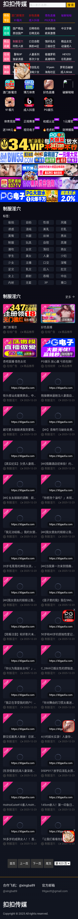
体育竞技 (9, 121)
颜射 (28, 276)
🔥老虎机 (49, 129)
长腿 (28, 235)
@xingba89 (10, 891)
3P (46, 282)
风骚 (63, 222)
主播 (28, 262)
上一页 (24, 863)
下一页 (37, 863)
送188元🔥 (10, 129)
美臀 (11, 235)
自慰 (46, 242)
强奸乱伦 (50, 41)
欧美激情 (50, 33)
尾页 (48, 863)
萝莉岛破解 (66, 67)
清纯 (28, 229)
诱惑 (11, 229)
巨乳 (63, 229)
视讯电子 (29, 129)
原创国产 (18, 33)
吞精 (46, 276)
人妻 (46, 255)
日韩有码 (34, 28)
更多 (68, 296)
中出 (63, 276)
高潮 (63, 242)
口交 (46, 262)
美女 (28, 255)
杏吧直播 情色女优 (14, 361)
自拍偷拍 (50, 28)
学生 (11, 255)
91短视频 (18, 72)
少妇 (63, 255)
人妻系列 (34, 54)
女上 (11, 276)
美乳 (46, 229)
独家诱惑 (18, 59)
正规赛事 (29, 121)
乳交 (28, 269)
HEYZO (66, 54)
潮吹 (11, 249)
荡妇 (46, 249)
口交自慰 (34, 41)
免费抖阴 (18, 67)
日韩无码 (34, 33)
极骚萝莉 (50, 54)
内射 (11, 282)
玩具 (28, 242)
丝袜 (46, 235)
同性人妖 (18, 46)
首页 (12, 863)
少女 (11, 262)
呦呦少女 (34, 72)
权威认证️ (48, 121)
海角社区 (50, 72)
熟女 (63, 249)
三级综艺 (50, 46)
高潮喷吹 (50, 59)
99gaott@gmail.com (55, 891)
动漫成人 (66, 46)
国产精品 (18, 28)
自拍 (28, 222)
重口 (63, 282)
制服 (11, 242)
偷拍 (11, 222)
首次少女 (34, 59)
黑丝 (63, 235)
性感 (46, 222)
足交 (11, 269)
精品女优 (66, 41)
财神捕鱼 (68, 129)
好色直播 (46, 327)
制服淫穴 (18, 41)
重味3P (18, 54)
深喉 (63, 262)
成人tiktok (66, 72)
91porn (50, 67)
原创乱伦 (34, 67)
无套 (28, 282)
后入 (46, 269)
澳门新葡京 (10, 327)
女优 (28, 249)
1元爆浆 (68, 121)
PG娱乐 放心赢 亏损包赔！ (57, 361)
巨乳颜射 (66, 59)
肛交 (63, 269)
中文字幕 (66, 28)
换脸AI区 (34, 46)
